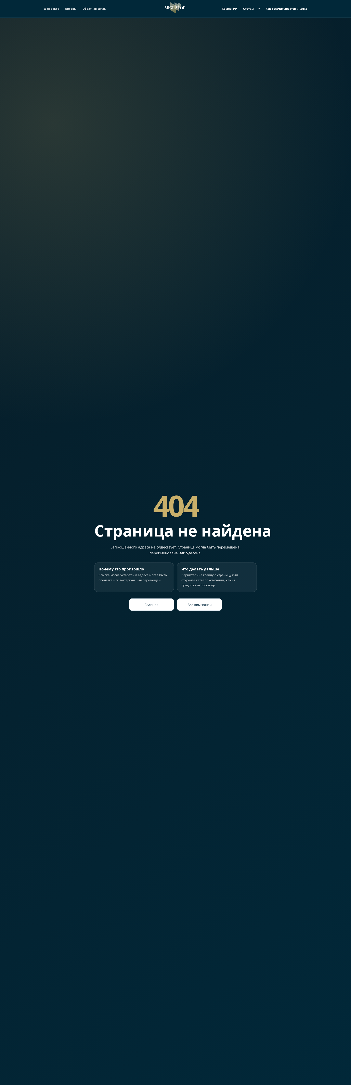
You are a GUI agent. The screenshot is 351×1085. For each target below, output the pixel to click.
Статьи (248, 9)
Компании (229, 9)
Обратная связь (94, 9)
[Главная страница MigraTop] (176, 7)
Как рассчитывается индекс (286, 9)
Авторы (71, 9)
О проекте (51, 9)
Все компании (199, 604)
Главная (152, 604)
